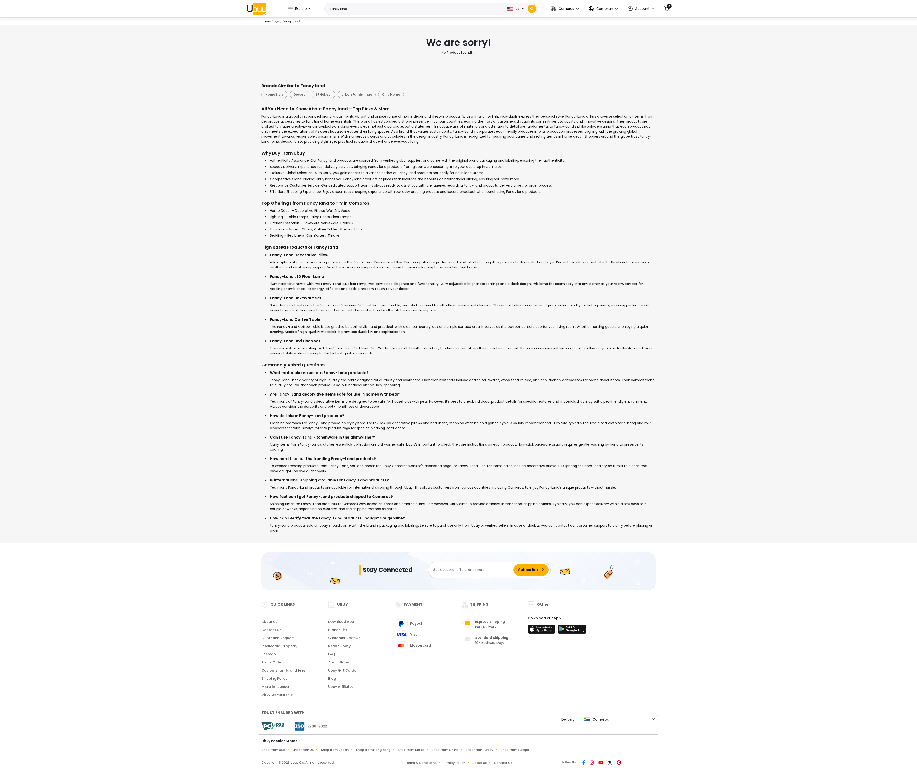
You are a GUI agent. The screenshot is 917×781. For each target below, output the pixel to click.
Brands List (337, 629)
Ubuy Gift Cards (342, 670)
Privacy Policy (454, 762)
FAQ (331, 654)
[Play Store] (572, 631)
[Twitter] (610, 763)
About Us (269, 621)
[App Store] (542, 631)
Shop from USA (273, 750)
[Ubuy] (256, 8)
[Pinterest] (619, 763)
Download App (341, 621)
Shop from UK (303, 750)
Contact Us (271, 629)
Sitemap (268, 654)
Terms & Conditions (420, 762)
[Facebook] (584, 763)
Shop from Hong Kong (373, 750)
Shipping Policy (274, 678)
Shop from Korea (411, 750)
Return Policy (339, 646)
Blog (332, 678)
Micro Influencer (275, 686)
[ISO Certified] (308, 725)
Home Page (270, 21)
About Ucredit (340, 662)
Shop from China (445, 750)
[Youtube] (601, 763)
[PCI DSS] (272, 726)
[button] (565, 9)
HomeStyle (274, 94)
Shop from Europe (515, 750)
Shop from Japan (335, 750)
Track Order (272, 662)
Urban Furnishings (356, 94)
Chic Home (391, 94)
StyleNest (323, 94)
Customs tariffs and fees (283, 670)
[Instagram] (592, 763)
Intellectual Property (279, 646)
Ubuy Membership (277, 694)
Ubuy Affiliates (340, 686)
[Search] (532, 9)
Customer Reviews (344, 638)
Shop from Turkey (479, 750)
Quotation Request (278, 638)
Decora (299, 94)
